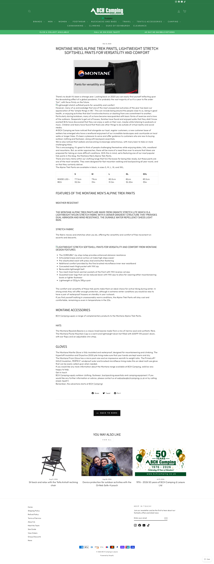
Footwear (79, 21)
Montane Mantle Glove (70, 352)
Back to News (109, 413)
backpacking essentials (113, 375)
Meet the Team (34, 525)
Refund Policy (33, 514)
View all (107, 440)
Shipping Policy (34, 511)
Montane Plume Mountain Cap (74, 333)
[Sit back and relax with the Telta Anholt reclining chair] (53, 461)
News (30, 540)
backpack (100, 139)
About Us (31, 522)
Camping (173, 21)
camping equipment (138, 375)
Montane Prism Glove (70, 358)
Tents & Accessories (150, 21)
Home (30, 507)
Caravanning (75, 26)
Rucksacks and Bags (104, 21)
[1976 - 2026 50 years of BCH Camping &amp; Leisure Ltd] (160, 461)
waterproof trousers (79, 294)
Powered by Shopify (107, 555)
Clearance (140, 26)
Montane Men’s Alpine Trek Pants (95, 156)
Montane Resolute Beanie (72, 331)
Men (51, 21)
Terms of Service (34, 518)
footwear (80, 139)
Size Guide (32, 529)
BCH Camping (64, 130)
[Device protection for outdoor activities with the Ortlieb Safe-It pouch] (107, 461)
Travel (127, 21)
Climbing (95, 26)
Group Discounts (34, 537)
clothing (67, 139)
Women (63, 21)
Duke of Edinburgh (118, 26)
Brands (38, 21)
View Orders (32, 533)
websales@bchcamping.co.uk (131, 378)
